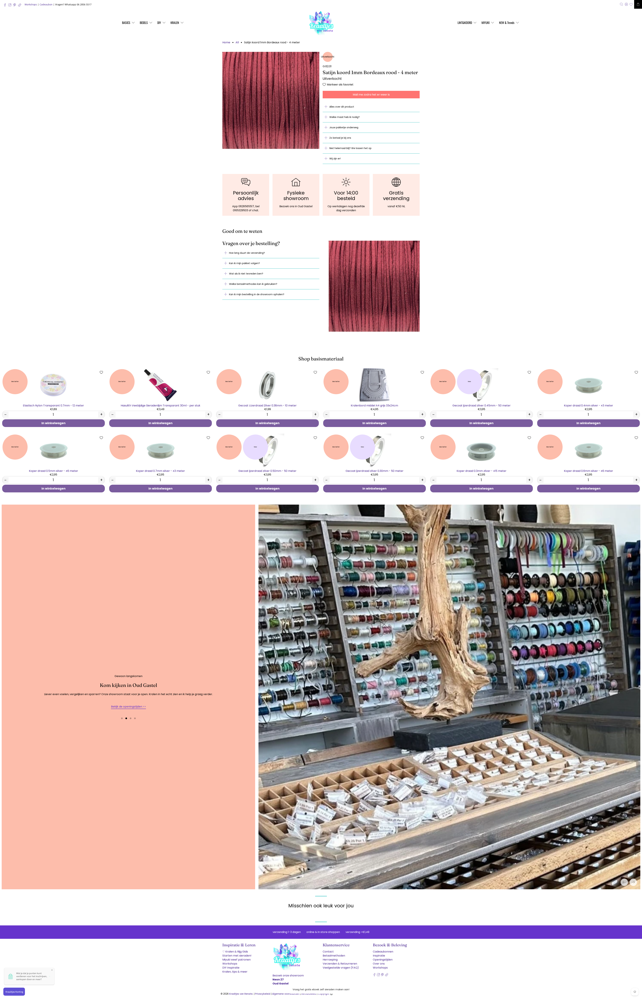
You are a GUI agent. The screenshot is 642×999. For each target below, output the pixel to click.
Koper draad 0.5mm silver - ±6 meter (53, 470)
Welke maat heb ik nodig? (344, 117)
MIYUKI (485, 22)
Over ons (379, 961)
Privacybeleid (262, 991)
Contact (328, 949)
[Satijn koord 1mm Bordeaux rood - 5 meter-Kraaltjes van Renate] (270, 100)
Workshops (31, 4)
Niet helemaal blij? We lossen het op (350, 148)
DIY (159, 22)
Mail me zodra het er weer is (371, 95)
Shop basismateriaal (321, 359)
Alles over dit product (341, 106)
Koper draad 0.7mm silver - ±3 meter (160, 470)
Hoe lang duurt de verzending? (247, 253)
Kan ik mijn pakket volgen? (244, 263)
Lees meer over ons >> (128, 705)
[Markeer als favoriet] (101, 372)
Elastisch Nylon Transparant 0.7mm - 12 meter (53, 405)
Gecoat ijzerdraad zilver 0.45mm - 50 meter (481, 405)
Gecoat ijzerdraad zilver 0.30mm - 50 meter (374, 470)
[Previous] (624, 879)
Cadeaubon (46, 4)
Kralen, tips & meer (234, 969)
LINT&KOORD (465, 22)
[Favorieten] (631, 4)
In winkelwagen (53, 423)
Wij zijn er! (335, 158)
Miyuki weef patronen (236, 957)
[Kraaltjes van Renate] (321, 22)
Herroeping (330, 957)
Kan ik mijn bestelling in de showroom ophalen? (256, 294)
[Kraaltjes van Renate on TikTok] (20, 5)
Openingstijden (383, 957)
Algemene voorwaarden (285, 991)
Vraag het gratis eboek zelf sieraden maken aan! (321, 989)
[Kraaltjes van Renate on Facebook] (5, 5)
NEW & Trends (506, 22)
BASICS (126, 22)
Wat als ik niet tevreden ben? (246, 273)
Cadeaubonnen (383, 949)
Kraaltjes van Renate (241, 991)
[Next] (633, 879)
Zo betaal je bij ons (340, 137)
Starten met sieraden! (236, 953)
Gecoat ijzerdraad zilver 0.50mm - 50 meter (267, 470)
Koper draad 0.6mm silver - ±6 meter (588, 470)
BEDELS (144, 22)
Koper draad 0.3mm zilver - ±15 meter (481, 470)
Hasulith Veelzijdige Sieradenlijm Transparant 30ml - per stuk (160, 405)
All (237, 42)
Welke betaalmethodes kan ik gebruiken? (253, 284)
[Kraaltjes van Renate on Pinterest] (15, 5)
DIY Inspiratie (230, 965)
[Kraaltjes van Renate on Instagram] (10, 5)
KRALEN (175, 22)
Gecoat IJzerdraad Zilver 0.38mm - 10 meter (267, 405)
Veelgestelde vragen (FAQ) (341, 965)
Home (226, 42)
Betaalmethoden (334, 953)
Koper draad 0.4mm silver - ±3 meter (588, 405)
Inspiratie (379, 953)
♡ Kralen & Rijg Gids (235, 949)
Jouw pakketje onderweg (343, 127)
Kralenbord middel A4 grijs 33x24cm (374, 405)
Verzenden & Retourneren (340, 961)
